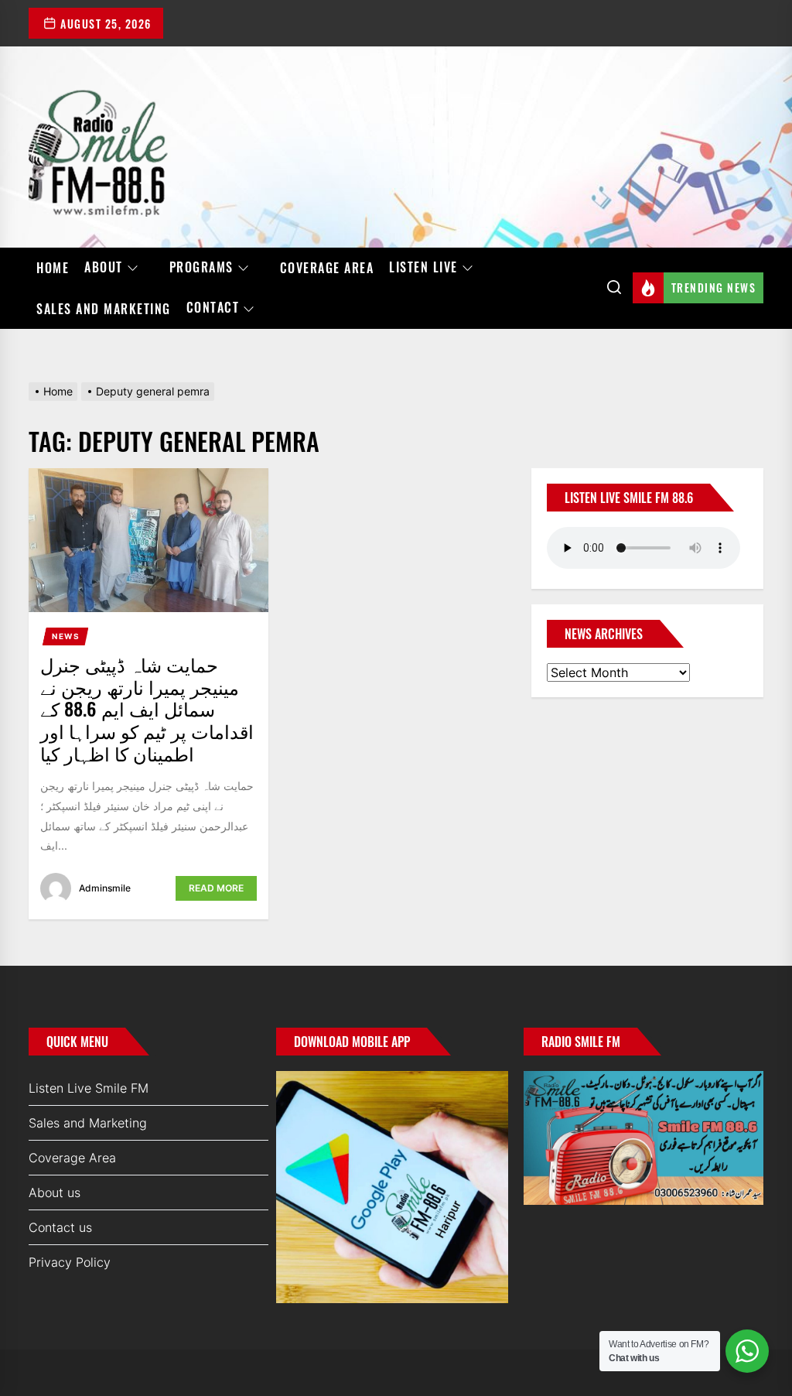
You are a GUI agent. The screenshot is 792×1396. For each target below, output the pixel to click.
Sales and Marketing (103, 308)
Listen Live (423, 267)
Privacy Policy (70, 1262)
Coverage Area (327, 267)
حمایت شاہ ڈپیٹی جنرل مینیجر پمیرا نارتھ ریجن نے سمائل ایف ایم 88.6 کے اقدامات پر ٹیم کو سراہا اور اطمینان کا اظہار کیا (147, 708)
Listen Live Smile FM (88, 1088)
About (103, 267)
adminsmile (105, 888)
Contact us (60, 1227)
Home (52, 267)
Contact (213, 307)
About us (54, 1192)
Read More (216, 888)
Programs (201, 267)
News (66, 636)
